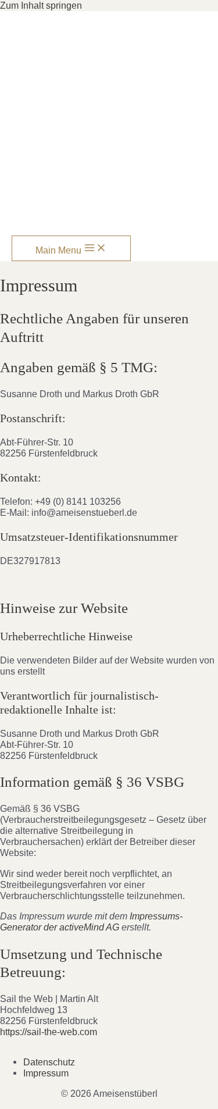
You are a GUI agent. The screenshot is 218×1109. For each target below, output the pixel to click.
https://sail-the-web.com (48, 1031)
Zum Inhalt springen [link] (41, 5)
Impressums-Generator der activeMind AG (91, 921)
